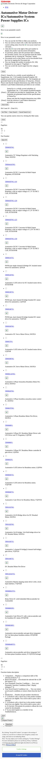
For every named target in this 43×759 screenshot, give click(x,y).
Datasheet (9, 724)
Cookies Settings (21, 749)
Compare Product (7, 720)
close (3, 71)
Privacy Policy (11, 745)
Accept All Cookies (21, 755)
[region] (21, 742)
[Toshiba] (5, 2)
